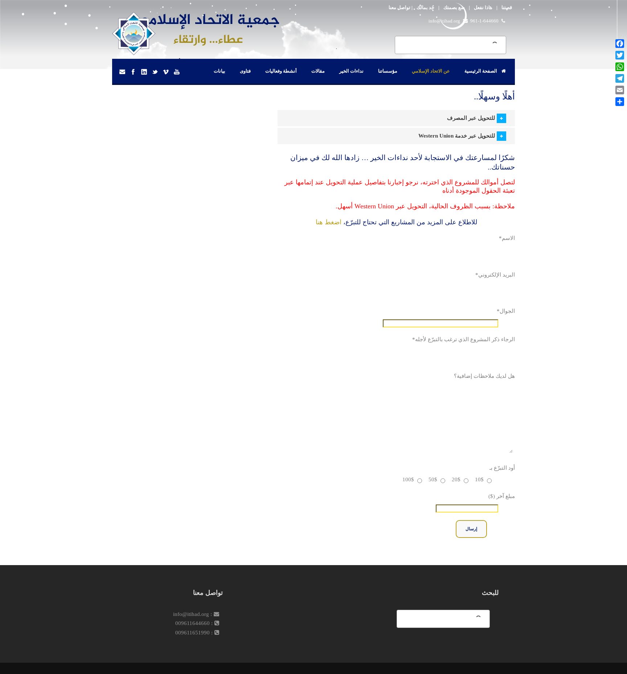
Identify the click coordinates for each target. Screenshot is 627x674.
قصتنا (506, 7)
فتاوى (245, 71)
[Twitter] (620, 55)
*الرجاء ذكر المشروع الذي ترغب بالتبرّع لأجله (463, 339)
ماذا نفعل (483, 7)
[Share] (620, 101)
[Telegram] (620, 78)
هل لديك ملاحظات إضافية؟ (484, 376)
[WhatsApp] (620, 67)
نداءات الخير (351, 71)
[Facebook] (620, 43)
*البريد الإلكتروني (495, 275)
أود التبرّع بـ (502, 468)
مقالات (318, 71)
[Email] (620, 90)
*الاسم (507, 238)
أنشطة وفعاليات (281, 71)
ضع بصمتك (454, 7)
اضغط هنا (328, 222)
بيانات (219, 71)
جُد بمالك (425, 7)
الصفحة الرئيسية (480, 71)
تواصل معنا (399, 7)
